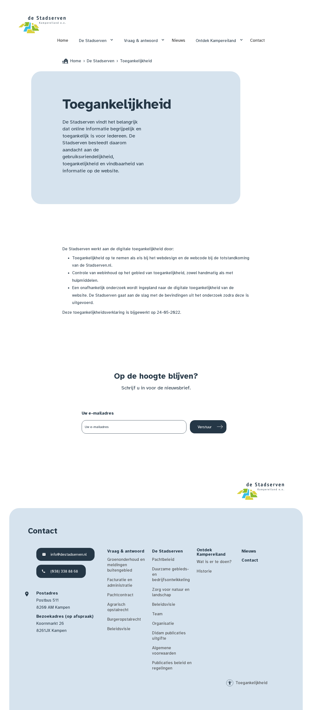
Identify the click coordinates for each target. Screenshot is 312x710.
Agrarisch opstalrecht (117, 607)
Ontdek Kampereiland (216, 40)
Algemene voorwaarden (164, 650)
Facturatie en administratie (119, 582)
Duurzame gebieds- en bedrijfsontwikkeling (171, 574)
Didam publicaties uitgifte (169, 635)
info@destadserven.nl (68, 554)
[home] (42, 24)
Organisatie (163, 623)
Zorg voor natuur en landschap (170, 592)
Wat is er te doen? (214, 561)
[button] (94, 40)
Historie (204, 571)
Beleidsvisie (118, 628)
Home (62, 40)
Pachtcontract (120, 594)
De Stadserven (93, 40)
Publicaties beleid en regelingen (172, 665)
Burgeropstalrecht (124, 619)
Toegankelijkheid (251, 682)
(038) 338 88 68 (64, 571)
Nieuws (178, 40)
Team (157, 613)
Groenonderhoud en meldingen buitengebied (126, 565)
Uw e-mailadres (98, 413)
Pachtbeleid (163, 559)
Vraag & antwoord (141, 40)
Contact (257, 40)
